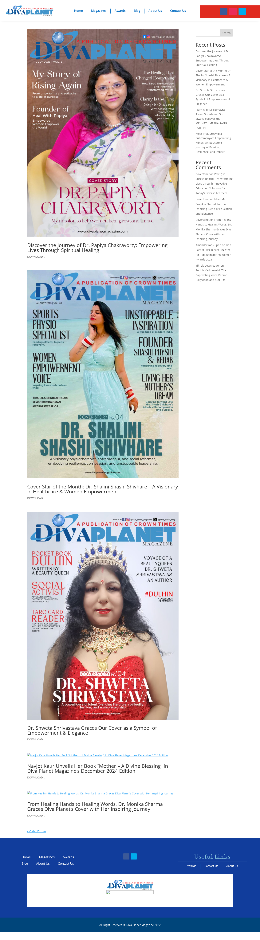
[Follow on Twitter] (242, 11)
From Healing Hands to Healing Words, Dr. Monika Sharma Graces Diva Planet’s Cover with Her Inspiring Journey (95, 806)
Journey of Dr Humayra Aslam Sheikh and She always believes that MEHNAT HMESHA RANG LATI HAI (211, 119)
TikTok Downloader (208, 265)
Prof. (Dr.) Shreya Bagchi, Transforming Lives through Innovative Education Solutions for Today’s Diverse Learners (214, 183)
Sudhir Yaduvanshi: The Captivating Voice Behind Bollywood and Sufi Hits (211, 275)
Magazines (98, 11)
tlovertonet (203, 174)
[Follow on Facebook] (223, 11)
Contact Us (178, 11)
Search (226, 33)
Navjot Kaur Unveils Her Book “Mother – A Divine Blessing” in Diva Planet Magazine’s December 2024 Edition (97, 768)
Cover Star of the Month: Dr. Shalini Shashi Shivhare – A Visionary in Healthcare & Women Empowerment (102, 489)
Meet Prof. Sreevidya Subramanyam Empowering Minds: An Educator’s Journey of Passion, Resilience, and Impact (213, 143)
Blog (137, 11)
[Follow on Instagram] (233, 11)
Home (78, 11)
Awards (120, 11)
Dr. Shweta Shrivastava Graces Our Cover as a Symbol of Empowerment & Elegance (92, 730)
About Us (155, 11)
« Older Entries (36, 831)
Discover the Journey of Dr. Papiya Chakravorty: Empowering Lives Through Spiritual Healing (97, 247)
